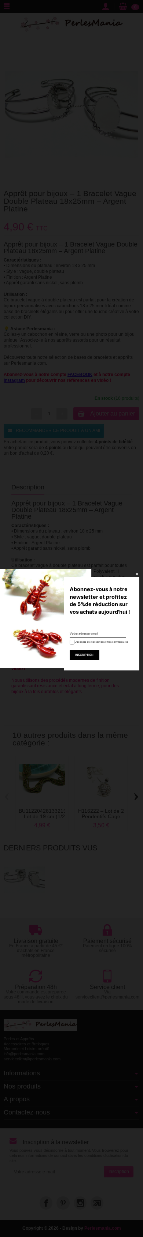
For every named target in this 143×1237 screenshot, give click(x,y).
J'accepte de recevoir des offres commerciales (98, 641)
